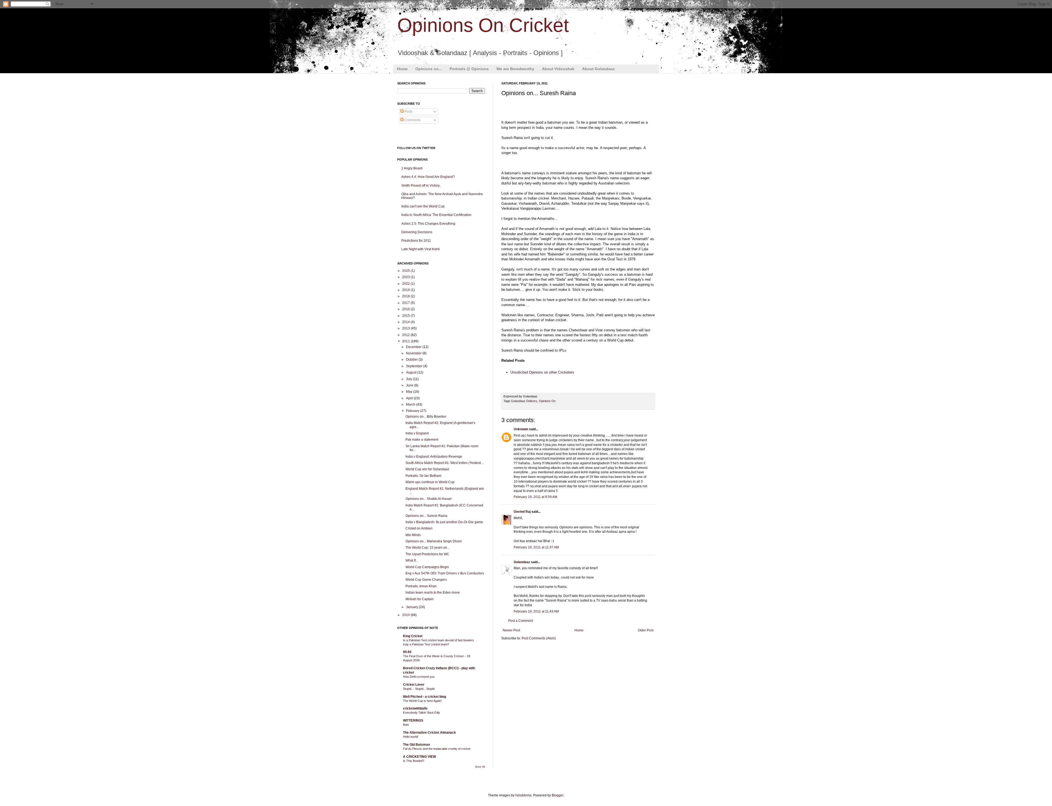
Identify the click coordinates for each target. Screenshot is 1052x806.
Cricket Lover (413, 685)
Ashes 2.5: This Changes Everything (428, 224)
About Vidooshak (558, 69)
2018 (406, 296)
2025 (406, 271)
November (414, 353)
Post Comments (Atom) (539, 638)
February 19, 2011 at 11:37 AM (536, 547)
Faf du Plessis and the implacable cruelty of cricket (436, 748)
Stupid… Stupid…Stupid (418, 688)
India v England (417, 433)
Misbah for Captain (419, 599)
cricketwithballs (415, 708)
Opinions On (547, 401)
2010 (406, 615)
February (413, 411)
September (414, 366)
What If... (411, 560)
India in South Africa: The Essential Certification (436, 215)
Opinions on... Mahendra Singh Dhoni (433, 541)
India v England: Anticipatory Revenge (433, 456)
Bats (406, 724)
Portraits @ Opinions (469, 69)
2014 (406, 322)
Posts (408, 111)
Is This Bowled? (413, 760)
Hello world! (410, 736)
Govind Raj (522, 512)
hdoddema (523, 795)
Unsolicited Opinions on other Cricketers (542, 372)
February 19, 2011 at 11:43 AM (536, 611)
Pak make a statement (421, 440)
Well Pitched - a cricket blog (424, 697)
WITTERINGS (413, 720)
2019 (406, 290)
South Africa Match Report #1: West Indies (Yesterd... (444, 463)
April (410, 398)
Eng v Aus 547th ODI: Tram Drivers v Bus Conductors (444, 573)
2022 (406, 284)
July (409, 379)
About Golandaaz (598, 69)
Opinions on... (428, 69)
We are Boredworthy (515, 69)
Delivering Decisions (416, 232)
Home (402, 69)
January (412, 607)
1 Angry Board (411, 168)
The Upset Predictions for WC (427, 554)
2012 (406, 335)
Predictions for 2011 (416, 241)
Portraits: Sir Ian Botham (423, 476)
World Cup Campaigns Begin (427, 567)
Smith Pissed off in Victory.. (421, 185)
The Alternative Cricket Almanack (429, 732)
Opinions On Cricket (483, 25)
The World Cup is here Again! (422, 700)
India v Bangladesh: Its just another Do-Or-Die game (444, 522)
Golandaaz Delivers (524, 401)
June (410, 385)
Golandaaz (522, 562)
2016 (406, 309)
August (411, 372)
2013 (406, 328)
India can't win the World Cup (423, 206)
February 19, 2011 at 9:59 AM (535, 497)
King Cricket (412, 636)
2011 (406, 341)
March (411, 404)
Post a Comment (520, 621)
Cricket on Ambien (419, 528)
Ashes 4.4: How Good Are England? (428, 177)
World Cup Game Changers (426, 580)
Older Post (645, 630)
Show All (480, 766)
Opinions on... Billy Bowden (425, 416)
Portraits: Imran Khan (421, 586)
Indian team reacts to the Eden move (432, 592)
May (409, 392)
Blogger (557, 795)
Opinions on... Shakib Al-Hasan (428, 499)
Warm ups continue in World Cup (429, 482)
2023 (406, 277)
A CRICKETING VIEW (419, 757)
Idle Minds (413, 535)
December (414, 347)
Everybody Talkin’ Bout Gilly (421, 712)
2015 (406, 316)
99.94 (407, 652)
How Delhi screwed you (418, 676)
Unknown (521, 429)
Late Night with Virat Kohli (420, 249)
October (412, 359)
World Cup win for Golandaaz (427, 469)
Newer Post (511, 630)
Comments (412, 120)
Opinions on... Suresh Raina (426, 516)
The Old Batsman (416, 745)
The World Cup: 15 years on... (427, 547)
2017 (406, 303)
